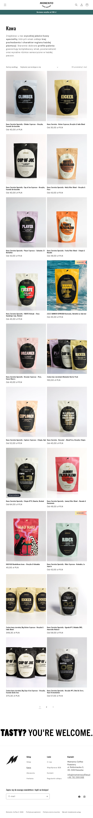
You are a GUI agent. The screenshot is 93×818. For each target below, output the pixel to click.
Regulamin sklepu (54, 778)
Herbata (30, 778)
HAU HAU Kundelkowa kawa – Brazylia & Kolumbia (23, 564)
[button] (5, 5)
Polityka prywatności (33, 812)
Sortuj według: (12, 67)
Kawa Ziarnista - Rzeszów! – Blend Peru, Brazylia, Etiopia (66, 440)
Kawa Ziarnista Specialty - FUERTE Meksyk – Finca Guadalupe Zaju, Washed (23, 315)
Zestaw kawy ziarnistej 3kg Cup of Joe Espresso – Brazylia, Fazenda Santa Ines (25, 692)
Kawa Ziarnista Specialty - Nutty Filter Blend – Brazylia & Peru (66, 188)
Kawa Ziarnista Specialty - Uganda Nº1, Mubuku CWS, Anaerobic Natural (64, 628)
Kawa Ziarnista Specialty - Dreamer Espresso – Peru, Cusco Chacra (24, 378)
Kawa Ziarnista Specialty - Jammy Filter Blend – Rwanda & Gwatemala (66, 502)
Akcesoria (31, 773)
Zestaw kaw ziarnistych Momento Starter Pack (62, 377)
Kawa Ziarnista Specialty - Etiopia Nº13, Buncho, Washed (25, 501)
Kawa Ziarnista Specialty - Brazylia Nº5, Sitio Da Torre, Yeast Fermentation (65, 692)
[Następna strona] (53, 707)
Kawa (29, 767)
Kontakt (50, 773)
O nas (49, 762)
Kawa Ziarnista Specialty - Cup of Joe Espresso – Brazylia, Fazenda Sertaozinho (25, 188)
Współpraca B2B (54, 767)
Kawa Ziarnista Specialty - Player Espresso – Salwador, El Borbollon (25, 252)
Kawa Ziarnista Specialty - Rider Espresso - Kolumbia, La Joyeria (66, 565)
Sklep (29, 762)
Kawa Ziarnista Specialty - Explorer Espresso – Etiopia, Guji (26, 440)
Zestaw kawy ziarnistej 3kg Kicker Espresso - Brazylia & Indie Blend (25, 628)
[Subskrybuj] (47, 796)
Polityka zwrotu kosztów (51, 812)
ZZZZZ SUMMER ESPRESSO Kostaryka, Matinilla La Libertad (66, 314)
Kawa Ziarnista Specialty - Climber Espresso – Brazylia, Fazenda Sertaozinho (24, 125)
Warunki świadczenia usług (71, 812)
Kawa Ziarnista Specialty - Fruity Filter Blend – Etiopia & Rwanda (66, 252)
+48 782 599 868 (75, 777)
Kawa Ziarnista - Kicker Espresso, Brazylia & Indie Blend (66, 124)
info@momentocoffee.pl (78, 774)
